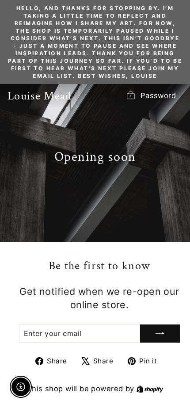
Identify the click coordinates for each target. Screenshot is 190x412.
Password (158, 95)
